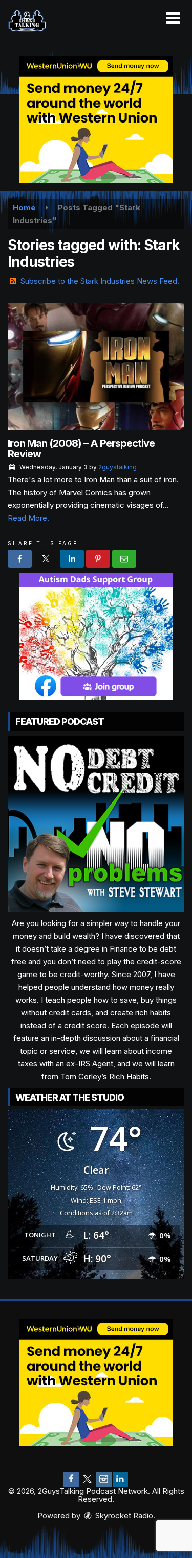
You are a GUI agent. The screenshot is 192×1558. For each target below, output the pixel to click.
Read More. (28, 518)
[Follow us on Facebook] (71, 1479)
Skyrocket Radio (123, 1515)
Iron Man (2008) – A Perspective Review (81, 448)
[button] (172, 18)
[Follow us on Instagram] (104, 1479)
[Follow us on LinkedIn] (120, 1479)
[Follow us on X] (87, 1479)
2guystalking (117, 467)
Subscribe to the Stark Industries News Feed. (99, 281)
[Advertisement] (96, 119)
